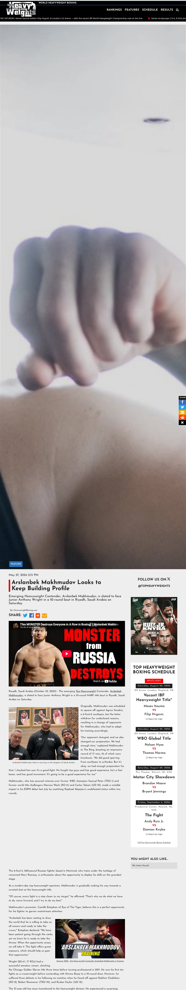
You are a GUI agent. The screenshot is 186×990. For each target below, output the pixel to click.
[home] (21, 9)
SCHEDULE (150, 10)
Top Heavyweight (86, 691)
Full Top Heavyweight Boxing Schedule (154, 843)
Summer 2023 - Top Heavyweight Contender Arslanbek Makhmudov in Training (90, 961)
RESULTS (167, 10)
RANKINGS (114, 10)
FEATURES (132, 10)
